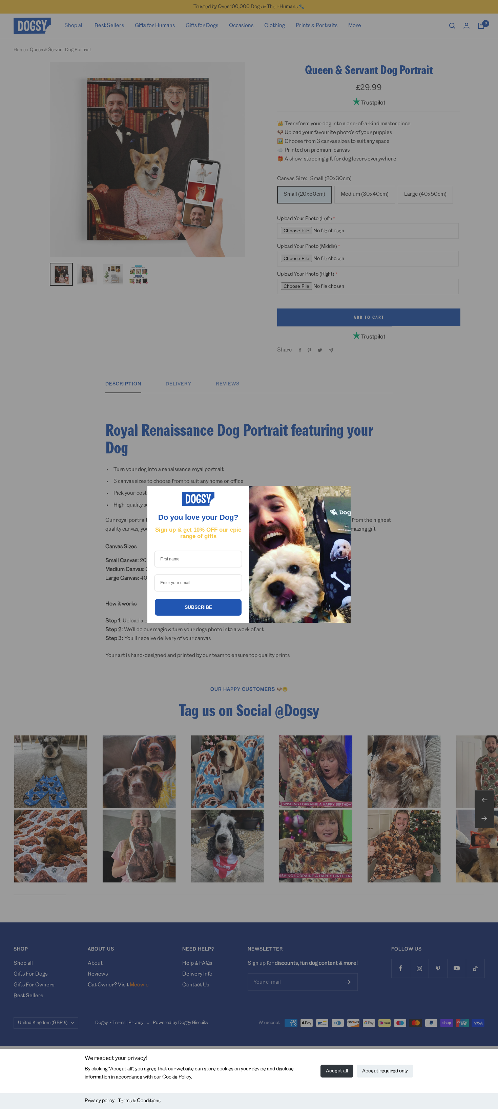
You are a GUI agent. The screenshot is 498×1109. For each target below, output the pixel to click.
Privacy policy (100, 1101)
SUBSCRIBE (198, 607)
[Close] (342, 494)
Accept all (337, 1071)
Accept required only (385, 1071)
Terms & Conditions (139, 1101)
